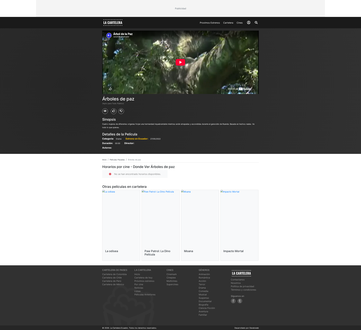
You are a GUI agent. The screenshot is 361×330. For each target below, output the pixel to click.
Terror (202, 284)
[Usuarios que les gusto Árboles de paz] (113, 111)
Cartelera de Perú (111, 281)
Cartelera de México (113, 284)
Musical (203, 294)
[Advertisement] (180, 8)
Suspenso (204, 297)
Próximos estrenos (144, 281)
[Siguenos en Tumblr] (239, 301)
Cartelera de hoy (143, 277)
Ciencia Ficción (207, 308)
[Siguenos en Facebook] (233, 301)
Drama (202, 287)
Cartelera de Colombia (114, 274)
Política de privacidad (242, 286)
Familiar (203, 314)
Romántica (204, 277)
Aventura (203, 311)
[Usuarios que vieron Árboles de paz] (105, 111)
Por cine (138, 284)
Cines (240, 22)
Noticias (138, 287)
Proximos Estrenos (210, 22)
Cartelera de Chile (112, 277)
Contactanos (238, 279)
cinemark (172, 274)
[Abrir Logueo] (248, 22)
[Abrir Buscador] (256, 22)
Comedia (203, 291)
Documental (205, 301)
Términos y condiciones (243, 289)
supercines (172, 284)
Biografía (203, 304)
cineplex (171, 277)
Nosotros (236, 283)
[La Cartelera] (112, 22)
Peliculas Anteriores (144, 294)
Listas (137, 291)
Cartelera (228, 22)
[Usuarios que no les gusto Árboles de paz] (121, 111)
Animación (204, 274)
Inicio (137, 274)
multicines (172, 281)
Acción (202, 281)
